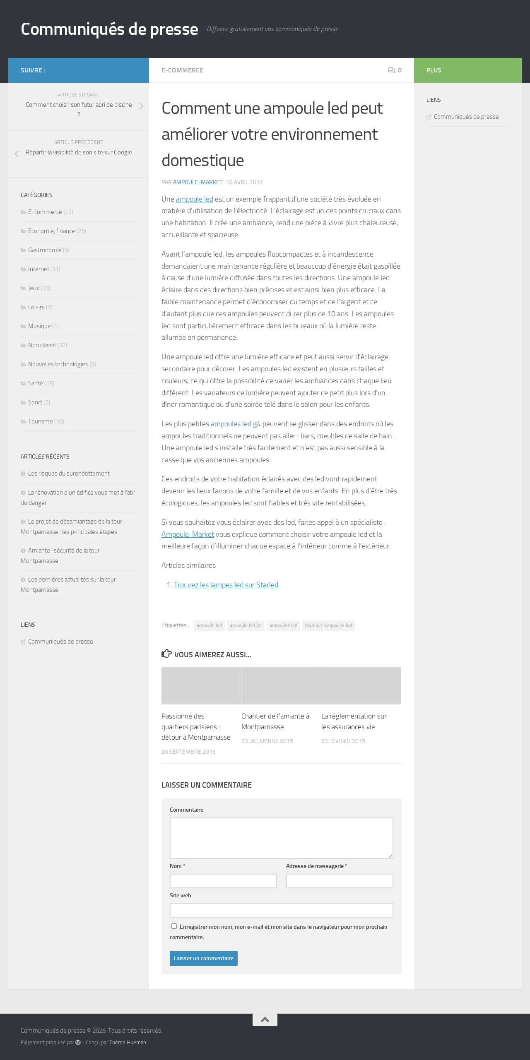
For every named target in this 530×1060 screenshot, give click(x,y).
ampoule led (194, 199)
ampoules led (283, 625)
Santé (35, 383)
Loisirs (36, 307)
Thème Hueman (127, 1042)
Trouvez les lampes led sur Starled (226, 584)
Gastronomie (45, 250)
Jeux (33, 288)
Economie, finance (51, 231)
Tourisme (40, 421)
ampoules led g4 (236, 423)
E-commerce (182, 70)
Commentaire (186, 809)
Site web (180, 895)
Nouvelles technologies (58, 364)
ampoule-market (197, 182)
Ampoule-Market (187, 534)
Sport (35, 402)
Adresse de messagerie (316, 866)
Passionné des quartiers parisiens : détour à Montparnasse (196, 726)
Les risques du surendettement (69, 473)
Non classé (42, 345)
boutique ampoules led (328, 625)
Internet (38, 269)
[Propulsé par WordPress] (78, 1042)
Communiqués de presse (109, 29)
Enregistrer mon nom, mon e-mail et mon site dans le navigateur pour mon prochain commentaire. (279, 932)
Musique (39, 326)
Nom (178, 866)
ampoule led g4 (246, 625)
